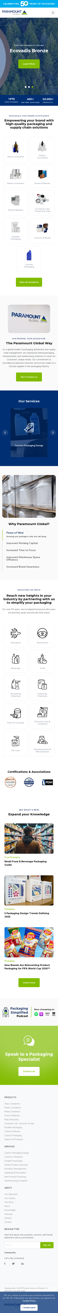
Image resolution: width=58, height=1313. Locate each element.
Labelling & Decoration (15, 1172)
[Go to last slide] (5, 432)
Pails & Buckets (11, 1119)
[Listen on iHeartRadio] (54, 1014)
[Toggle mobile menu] (53, 12)
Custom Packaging (13, 1135)
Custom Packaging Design (16, 1152)
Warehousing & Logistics (16, 1180)
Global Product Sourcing (15, 1164)
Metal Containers (12, 1111)
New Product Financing (15, 1176)
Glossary (8, 1214)
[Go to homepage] (15, 12)
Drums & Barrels (12, 1115)
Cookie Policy (29, 1301)
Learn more (29, 982)
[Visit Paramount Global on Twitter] (16, 1266)
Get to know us (29, 377)
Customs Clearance (13, 1156)
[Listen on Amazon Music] (47, 1014)
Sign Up (47, 1245)
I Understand (29, 1307)
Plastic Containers (12, 1107)
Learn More (29, 63)
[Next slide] (53, 432)
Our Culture (9, 1198)
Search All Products (13, 1139)
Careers (8, 1218)
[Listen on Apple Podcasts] (41, 1014)
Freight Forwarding (13, 1160)
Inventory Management (15, 1168)
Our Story (9, 1202)
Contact (8, 1222)
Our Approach (11, 1194)
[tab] (25, 87)
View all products (29, 282)
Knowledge (9, 1210)
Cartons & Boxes (12, 1131)
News (7, 1206)
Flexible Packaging (13, 1127)
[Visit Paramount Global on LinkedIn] (25, 1266)
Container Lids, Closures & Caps (19, 1123)
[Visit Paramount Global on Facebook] (8, 1266)
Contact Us (29, 1071)
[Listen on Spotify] (36, 1014)
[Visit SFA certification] (36, 782)
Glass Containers (12, 1103)
